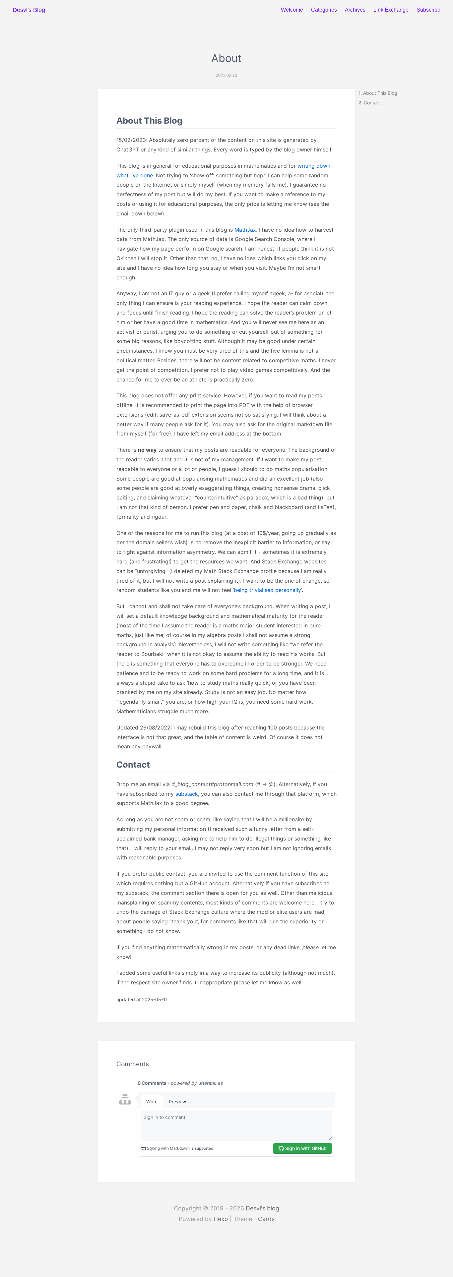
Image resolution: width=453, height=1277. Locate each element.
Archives (355, 10)
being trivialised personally (267, 590)
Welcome (292, 10)
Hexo (221, 1218)
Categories (324, 10)
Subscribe (428, 10)
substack (186, 793)
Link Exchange (391, 10)
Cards (266, 1218)
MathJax (245, 229)
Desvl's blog (262, 1208)
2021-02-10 (226, 75)
